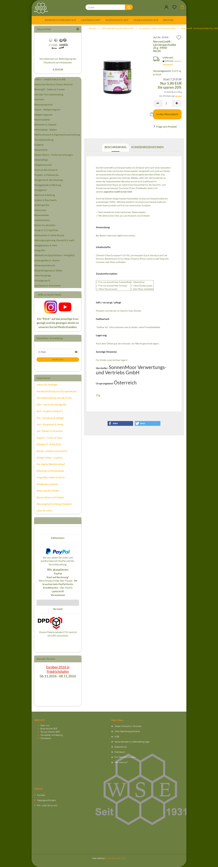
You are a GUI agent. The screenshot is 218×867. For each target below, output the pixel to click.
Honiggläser (40, 190)
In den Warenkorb (167, 114)
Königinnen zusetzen (47, 484)
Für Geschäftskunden (125, 757)
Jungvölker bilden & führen (51, 477)
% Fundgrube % (42, 280)
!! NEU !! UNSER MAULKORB (50, 79)
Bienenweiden (41, 215)
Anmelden (58, 359)
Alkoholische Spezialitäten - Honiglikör (54, 255)
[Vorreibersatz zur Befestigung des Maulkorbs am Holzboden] (58, 44)
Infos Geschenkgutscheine (127, 731)
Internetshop (98, 858)
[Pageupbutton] (209, 861)
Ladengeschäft (91, 20)
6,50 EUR (58, 69)
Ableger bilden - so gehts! (50, 457)
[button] (166, 7)
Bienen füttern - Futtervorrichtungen (53, 154)
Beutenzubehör (42, 119)
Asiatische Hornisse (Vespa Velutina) (53, 84)
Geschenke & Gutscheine (47, 285)
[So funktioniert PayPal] (58, 551)
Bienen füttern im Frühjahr (50, 497)
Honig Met (39, 250)
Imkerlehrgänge (42, 275)
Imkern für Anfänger (47, 384)
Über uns (44, 725)
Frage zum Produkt (166, 126)
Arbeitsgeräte (41, 205)
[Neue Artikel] (77, 29)
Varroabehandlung (43, 139)
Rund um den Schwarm (46, 169)
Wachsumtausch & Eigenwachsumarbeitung (57, 134)
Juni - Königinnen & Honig (50, 424)
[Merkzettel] (174, 7)
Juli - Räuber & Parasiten (50, 430)
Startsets (39, 99)
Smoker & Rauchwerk (45, 200)
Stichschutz (40, 210)
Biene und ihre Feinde (48, 490)
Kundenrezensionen (147, 147)
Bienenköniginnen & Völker (48, 270)
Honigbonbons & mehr (45, 245)
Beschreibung (116, 147)
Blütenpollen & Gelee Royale (49, 235)
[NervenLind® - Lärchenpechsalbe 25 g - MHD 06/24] (117, 67)
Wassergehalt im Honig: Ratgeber (54, 503)
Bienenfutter (41, 149)
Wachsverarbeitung (44, 194)
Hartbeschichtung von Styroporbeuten (57, 391)
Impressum (45, 738)
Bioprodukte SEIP (117, 20)
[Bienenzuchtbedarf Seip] (42, 8)
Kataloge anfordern (46, 800)
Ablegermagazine (43, 114)
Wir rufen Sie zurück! (47, 805)
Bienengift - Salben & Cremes (49, 89)
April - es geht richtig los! (50, 411)
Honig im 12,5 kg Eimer (46, 230)
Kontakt (41, 795)
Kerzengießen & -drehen (47, 260)
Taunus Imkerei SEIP (145, 20)
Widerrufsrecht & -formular (128, 726)
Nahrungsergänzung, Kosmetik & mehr (54, 240)
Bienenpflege (41, 159)
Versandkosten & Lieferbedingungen (132, 741)
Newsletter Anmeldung (51, 735)
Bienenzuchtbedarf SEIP (60, 20)
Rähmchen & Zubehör (45, 124)
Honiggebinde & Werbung (47, 185)
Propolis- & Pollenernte (46, 174)
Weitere (168, 20)
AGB (117, 736)
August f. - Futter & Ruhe (49, 437)
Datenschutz (121, 746)
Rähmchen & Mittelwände (50, 470)
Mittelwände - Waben (45, 129)
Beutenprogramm (43, 104)
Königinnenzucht (43, 164)
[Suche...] (129, 7)
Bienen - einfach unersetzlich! (52, 451)
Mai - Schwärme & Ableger (50, 417)
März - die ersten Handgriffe (51, 404)
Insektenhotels (42, 220)
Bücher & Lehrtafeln (44, 225)
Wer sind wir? (121, 762)
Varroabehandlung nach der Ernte (54, 397)
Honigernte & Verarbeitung (48, 179)
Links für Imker (44, 510)
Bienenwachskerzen (44, 265)
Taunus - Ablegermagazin (47, 109)
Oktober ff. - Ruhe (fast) (49, 444)
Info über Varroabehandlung (48, 94)
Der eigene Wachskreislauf (51, 464)
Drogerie (39, 144)
